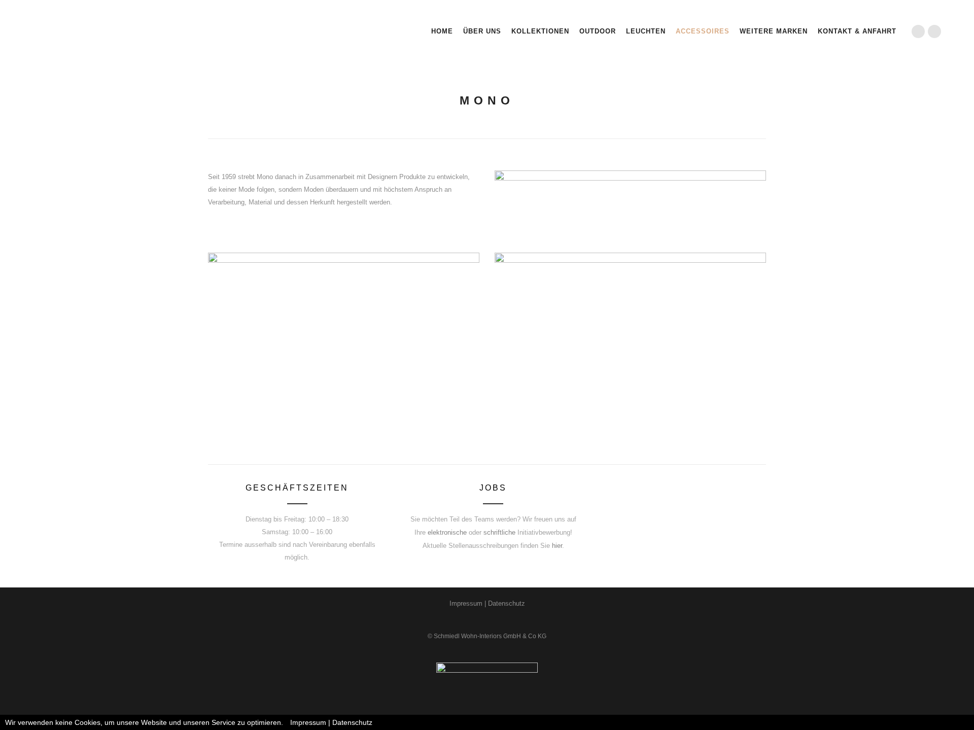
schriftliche (499, 532)
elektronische (447, 532)
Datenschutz (506, 603)
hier (557, 545)
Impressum (465, 603)
